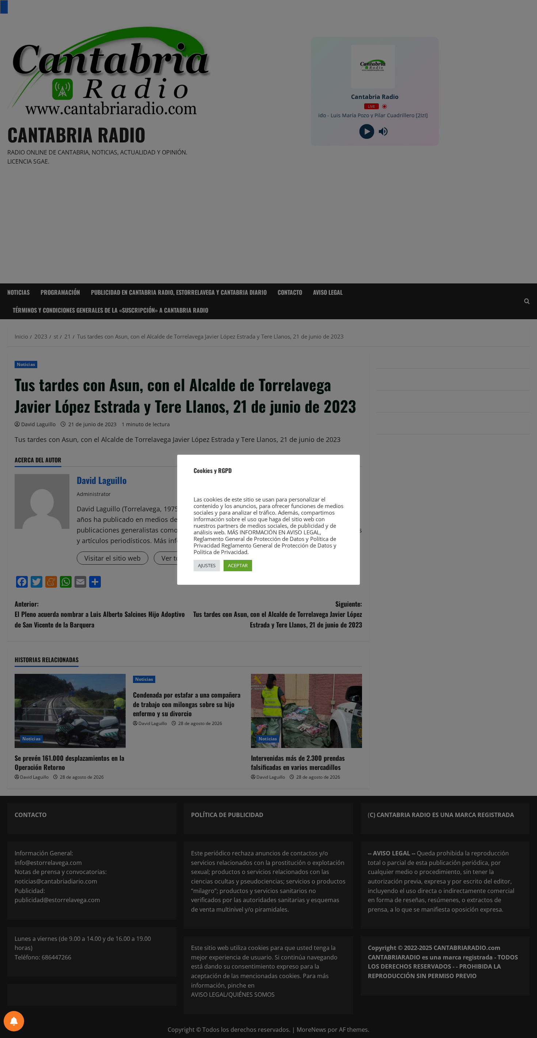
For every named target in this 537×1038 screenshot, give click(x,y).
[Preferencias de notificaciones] (14, 1021)
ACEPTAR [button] (238, 565)
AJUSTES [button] (207, 565)
